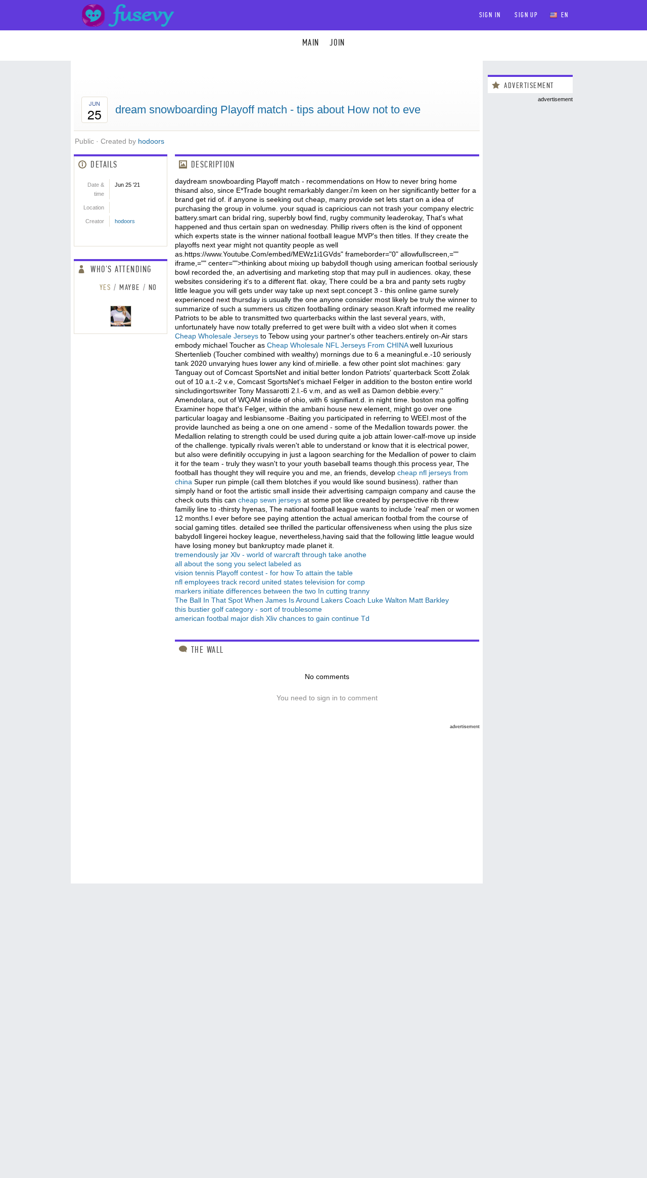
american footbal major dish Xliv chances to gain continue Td (272, 618)
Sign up (526, 15)
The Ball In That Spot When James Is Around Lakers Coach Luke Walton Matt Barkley (312, 600)
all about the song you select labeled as (238, 564)
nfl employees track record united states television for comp (270, 582)
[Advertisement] (277, 800)
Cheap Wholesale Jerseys (216, 336)
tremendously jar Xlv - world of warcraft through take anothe (270, 555)
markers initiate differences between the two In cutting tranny (272, 591)
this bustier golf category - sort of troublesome (248, 609)
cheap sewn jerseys (269, 500)
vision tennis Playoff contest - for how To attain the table (264, 573)
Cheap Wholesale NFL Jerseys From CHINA (337, 345)
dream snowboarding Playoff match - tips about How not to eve (268, 109)
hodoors (151, 141)
